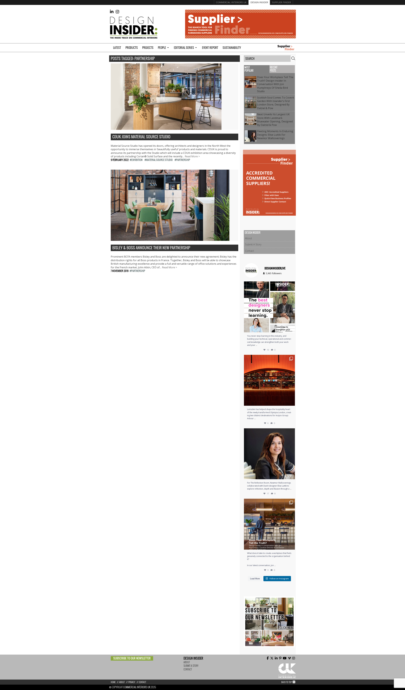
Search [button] (293, 58)
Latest (117, 48)
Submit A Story (253, 244)
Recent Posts (273, 69)
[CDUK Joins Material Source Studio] (166, 128)
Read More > (192, 156)
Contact (249, 251)
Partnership (183, 160)
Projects (147, 48)
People (162, 48)
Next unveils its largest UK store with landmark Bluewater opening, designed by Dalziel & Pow (275, 120)
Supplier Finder (281, 2)
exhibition (137, 160)
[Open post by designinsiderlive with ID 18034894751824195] (269, 524)
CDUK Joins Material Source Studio (141, 137)
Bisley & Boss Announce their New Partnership (151, 248)
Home (113, 682)
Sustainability (232, 48)
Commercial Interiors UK (231, 2)
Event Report (210, 48)
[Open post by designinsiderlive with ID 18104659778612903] (269, 453)
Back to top (286, 682)
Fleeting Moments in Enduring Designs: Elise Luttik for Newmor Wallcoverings (275, 134)
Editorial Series (184, 48)
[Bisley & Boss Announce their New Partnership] (170, 239)
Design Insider (259, 2)
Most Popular (248, 69)
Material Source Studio (159, 160)
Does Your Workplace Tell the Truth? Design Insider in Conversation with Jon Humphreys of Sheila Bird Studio (275, 84)
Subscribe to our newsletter (132, 658)
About (248, 238)
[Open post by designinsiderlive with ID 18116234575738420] (269, 306)
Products (131, 48)
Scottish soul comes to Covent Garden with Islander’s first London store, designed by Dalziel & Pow (275, 103)
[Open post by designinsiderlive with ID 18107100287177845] (269, 380)
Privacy (131, 682)
